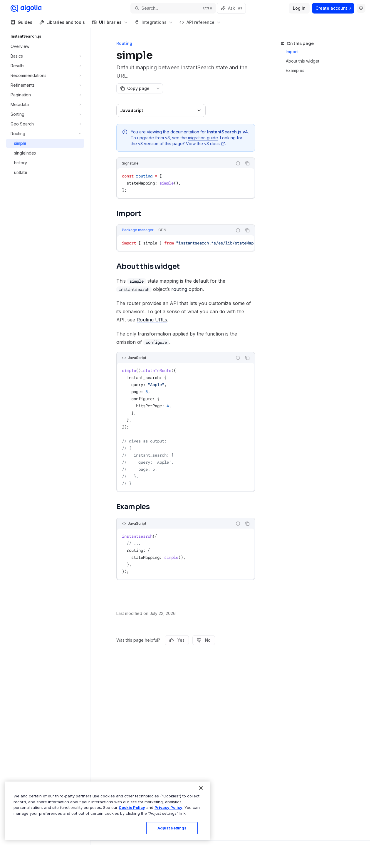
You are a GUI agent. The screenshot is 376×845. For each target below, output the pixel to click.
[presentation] (185, 243)
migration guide (203, 137)
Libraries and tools (65, 22)
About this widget (302, 60)
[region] (107, 811)
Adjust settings (172, 828)
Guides (25, 22)
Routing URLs (152, 320)
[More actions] (158, 88)
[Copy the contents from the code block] (247, 163)
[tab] (137, 230)
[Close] (200, 788)
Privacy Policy (168, 807)
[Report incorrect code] (238, 163)
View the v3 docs (203, 143)
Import (292, 51)
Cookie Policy (132, 807)
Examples (295, 70)
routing (179, 289)
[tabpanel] (185, 243)
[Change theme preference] (361, 8)
